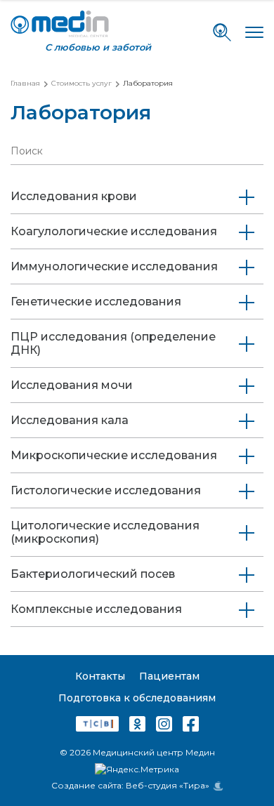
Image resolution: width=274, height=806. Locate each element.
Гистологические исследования (106, 490)
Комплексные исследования (96, 609)
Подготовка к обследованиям (137, 698)
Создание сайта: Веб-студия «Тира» (130, 785)
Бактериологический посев (93, 574)
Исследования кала (70, 420)
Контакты (100, 676)
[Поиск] (222, 32)
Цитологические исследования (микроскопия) (105, 532)
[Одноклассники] (137, 726)
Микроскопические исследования (114, 455)
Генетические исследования (96, 301)
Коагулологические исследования (114, 231)
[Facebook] (191, 726)
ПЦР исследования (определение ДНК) (113, 343)
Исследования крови (74, 196)
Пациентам (169, 676)
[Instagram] (164, 726)
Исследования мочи (72, 385)
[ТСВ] (97, 726)
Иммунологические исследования (114, 266)
